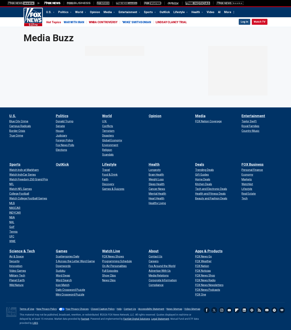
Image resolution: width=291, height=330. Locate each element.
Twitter (214, 310)
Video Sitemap (192, 309)
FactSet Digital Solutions (136, 319)
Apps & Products (209, 251)
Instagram (222, 310)
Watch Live (111, 251)
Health (196, 12)
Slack (252, 310)
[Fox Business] (78, 3)
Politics (63, 12)
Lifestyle (179, 12)
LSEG (35, 323)
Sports (148, 12)
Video (210, 12)
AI (219, 12)
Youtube (229, 310)
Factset (85, 319)
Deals (199, 164)
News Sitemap (174, 309)
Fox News (33, 17)
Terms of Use (27, 309)
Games (61, 251)
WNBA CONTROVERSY (103, 22)
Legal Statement (160, 319)
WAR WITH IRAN (74, 22)
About (154, 251)
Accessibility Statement (151, 309)
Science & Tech (22, 251)
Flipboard (237, 310)
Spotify (274, 310)
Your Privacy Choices (77, 309)
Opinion (95, 12)
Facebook (207, 310)
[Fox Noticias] (197, 3)
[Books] (230, 3)
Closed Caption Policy (103, 309)
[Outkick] (173, 3)
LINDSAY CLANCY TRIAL (171, 22)
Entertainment (128, 12)
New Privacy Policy (46, 309)
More (227, 12)
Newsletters (267, 310)
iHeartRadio (282, 310)
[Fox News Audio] (126, 3)
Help (119, 309)
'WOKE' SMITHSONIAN (136, 22)
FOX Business (252, 164)
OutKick (165, 12)
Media (108, 12)
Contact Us (130, 309)
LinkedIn (244, 310)
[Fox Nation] (103, 3)
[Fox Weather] (152, 3)
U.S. (49, 12)
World (79, 12)
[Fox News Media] (52, 3)
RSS (259, 310)
